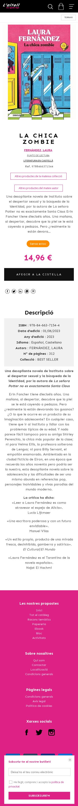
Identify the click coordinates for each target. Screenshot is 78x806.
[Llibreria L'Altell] (11, 6)
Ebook (39, 629)
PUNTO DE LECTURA (38, 155)
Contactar (39, 665)
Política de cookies (39, 706)
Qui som (39, 660)
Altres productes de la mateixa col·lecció (38, 176)
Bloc (39, 633)
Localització (39, 669)
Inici (39, 610)
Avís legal (39, 701)
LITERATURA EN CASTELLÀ (38, 160)
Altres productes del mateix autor (38, 188)
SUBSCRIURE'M (39, 795)
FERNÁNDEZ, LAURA (38, 150)
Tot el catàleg (39, 615)
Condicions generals (39, 674)
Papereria (39, 624)
